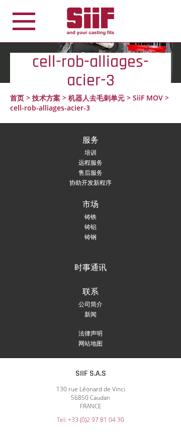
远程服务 (90, 162)
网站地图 (90, 343)
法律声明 (90, 333)
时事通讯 (90, 268)
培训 (90, 152)
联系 (90, 292)
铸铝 (90, 227)
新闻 (90, 314)
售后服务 (90, 172)
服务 (90, 140)
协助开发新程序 (90, 182)
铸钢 (90, 237)
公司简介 (90, 304)
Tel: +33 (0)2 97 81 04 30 (90, 419)
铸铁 (90, 216)
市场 (90, 204)
